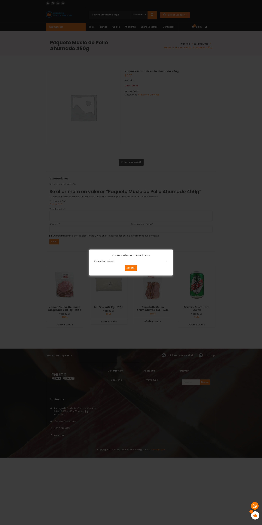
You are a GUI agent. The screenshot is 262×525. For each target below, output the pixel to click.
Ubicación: (99, 261)
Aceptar (131, 267)
